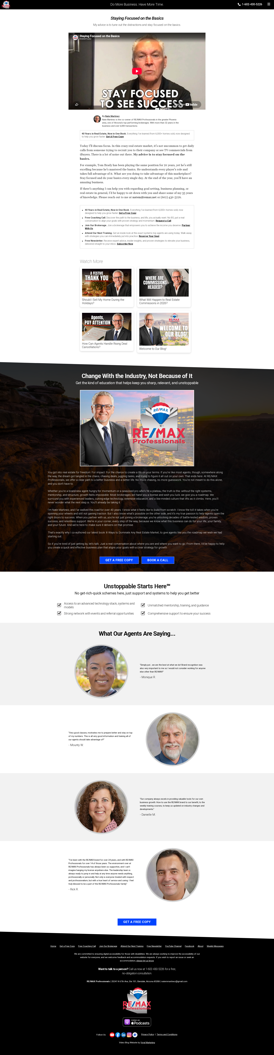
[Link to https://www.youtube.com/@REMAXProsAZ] (112, 1034)
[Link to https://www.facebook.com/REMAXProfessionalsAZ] (117, 1034)
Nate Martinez (112, 116)
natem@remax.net (144, 197)
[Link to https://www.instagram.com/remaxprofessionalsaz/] (129, 1034)
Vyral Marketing (148, 1042)
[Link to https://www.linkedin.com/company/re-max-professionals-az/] (123, 1034)
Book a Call (157, 560)
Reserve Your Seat (149, 236)
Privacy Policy (147, 1034)
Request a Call (163, 220)
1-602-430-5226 (251, 4)
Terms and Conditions (167, 1034)
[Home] (5, 4)
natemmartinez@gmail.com (174, 981)
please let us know (145, 960)
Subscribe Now (125, 244)
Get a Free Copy (115, 136)
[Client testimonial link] (101, 671)
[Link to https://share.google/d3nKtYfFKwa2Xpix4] (134, 1034)
